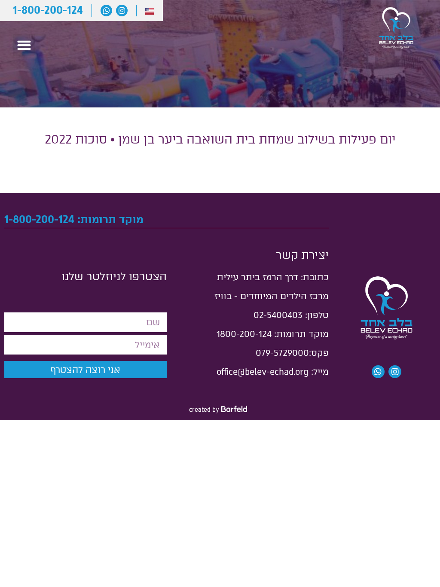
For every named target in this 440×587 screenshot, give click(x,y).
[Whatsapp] (106, 10)
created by (204, 409)
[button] (24, 45)
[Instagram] (122, 10)
